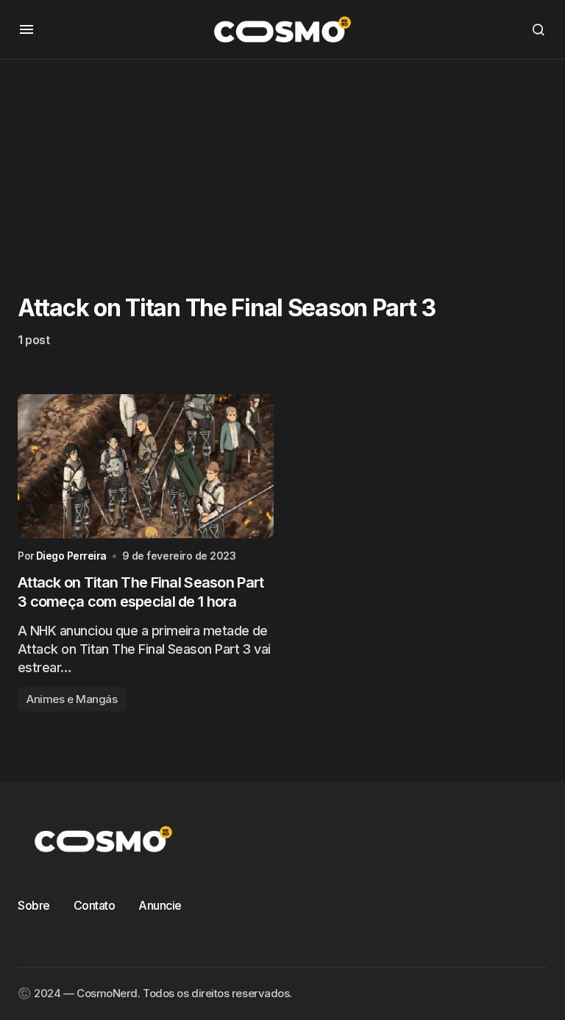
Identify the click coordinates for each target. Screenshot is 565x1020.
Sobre (34, 905)
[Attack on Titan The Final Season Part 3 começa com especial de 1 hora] (146, 466)
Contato (95, 905)
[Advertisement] (282, 162)
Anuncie (160, 905)
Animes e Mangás (71, 699)
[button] (26, 29)
